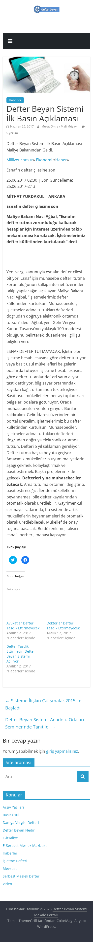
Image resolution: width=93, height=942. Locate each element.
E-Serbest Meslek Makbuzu (25, 845)
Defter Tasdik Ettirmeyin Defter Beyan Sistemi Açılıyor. (20, 654)
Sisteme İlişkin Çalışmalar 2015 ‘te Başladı (43, 704)
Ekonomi (44, 160)
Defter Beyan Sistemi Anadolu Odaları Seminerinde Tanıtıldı (44, 723)
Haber (61, 160)
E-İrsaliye (10, 837)
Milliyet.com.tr (19, 160)
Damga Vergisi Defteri (21, 822)
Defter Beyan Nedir (19, 830)
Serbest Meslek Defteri (21, 876)
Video (7, 883)
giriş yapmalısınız (62, 751)
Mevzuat (10, 868)
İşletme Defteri (15, 860)
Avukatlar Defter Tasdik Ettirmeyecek (22, 625)
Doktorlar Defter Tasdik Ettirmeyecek (63, 625)
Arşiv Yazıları (13, 807)
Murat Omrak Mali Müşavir (60, 126)
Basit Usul (11, 815)
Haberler (15, 100)
